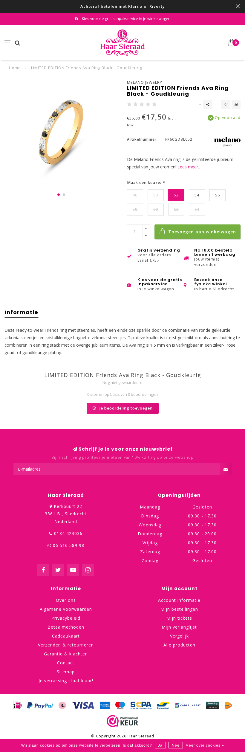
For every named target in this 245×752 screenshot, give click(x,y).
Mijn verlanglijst (179, 627)
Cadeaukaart (66, 636)
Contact (65, 663)
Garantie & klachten (66, 654)
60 (155, 209)
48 (135, 195)
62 (176, 209)
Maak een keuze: (146, 182)
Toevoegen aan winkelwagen (201, 232)
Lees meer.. (188, 167)
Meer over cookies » (205, 745)
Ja (160, 745)
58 (135, 209)
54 (197, 195)
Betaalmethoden (66, 627)
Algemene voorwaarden (66, 609)
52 (176, 195)
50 (155, 195)
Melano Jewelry (144, 82)
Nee (176, 745)
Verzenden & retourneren (66, 645)
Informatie (21, 312)
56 (217, 195)
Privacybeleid (65, 618)
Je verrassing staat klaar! (66, 680)
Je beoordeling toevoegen (125, 408)
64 (197, 209)
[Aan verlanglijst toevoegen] (225, 104)
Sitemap (66, 672)
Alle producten (179, 645)
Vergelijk (179, 636)
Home (15, 67)
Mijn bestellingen (179, 609)
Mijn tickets (179, 618)
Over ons (66, 600)
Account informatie (179, 600)
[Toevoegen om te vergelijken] (236, 104)
